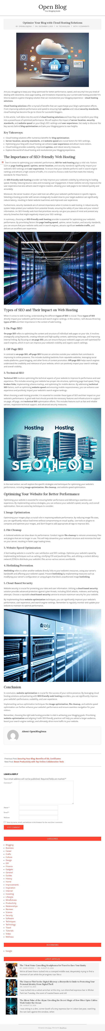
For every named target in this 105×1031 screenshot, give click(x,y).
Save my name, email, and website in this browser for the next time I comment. (35, 822)
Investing (10, 894)
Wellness (10, 936)
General (9, 872)
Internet (9, 891)
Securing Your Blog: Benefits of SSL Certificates (39, 758)
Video (8, 933)
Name (6, 807)
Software (10, 918)
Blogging (9, 845)
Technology (64, 26)
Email (6, 812)
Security (9, 915)
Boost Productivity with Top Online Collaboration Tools (39, 761)
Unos (49, 1028)
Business (10, 848)
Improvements (12, 884)
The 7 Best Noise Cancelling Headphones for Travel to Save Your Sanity (53, 965)
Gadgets (9, 869)
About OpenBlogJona (34, 731)
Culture (9, 857)
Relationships (12, 906)
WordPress (63, 1028)
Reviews (9, 909)
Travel (8, 927)
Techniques (10, 921)
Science (9, 912)
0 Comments (84, 26)
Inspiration (10, 887)
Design (9, 860)
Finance (9, 866)
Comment (8, 783)
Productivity (11, 903)
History (9, 878)
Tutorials (9, 930)
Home (8, 881)
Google (9, 951)
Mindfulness (11, 900)
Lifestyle (9, 897)
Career (9, 851)
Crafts (8, 854)
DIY (7, 863)
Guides (9, 875)
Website (7, 818)
